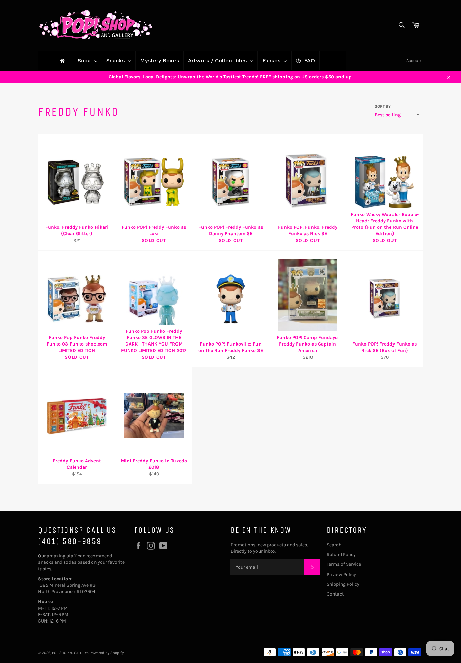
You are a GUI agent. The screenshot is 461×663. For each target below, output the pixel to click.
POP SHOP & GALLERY (70, 653)
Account (414, 60)
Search (334, 545)
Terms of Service (344, 564)
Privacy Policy (341, 574)
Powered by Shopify (107, 653)
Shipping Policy (343, 584)
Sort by (383, 106)
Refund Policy (341, 554)
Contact (335, 594)
